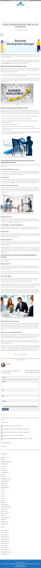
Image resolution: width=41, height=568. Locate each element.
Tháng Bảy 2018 (4, 554)
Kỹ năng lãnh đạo (4, 481)
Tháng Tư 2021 (4, 543)
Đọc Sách (6, 63)
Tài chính (2, 515)
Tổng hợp (3, 519)
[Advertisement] (20, 14)
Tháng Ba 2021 (4, 545)
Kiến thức (3, 474)
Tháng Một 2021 (4, 549)
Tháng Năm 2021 (4, 541)
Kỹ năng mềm (24, 358)
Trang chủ (9, 560)
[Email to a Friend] (21, 354)
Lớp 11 (2, 491)
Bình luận (3, 381)
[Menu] (1, 3)
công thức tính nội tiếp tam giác (18, 449)
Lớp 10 (2, 489)
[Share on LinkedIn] (26, 354)
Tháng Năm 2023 (4, 530)
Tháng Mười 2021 (4, 537)
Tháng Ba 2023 (4, 532)
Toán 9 (33, 449)
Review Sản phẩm (4, 513)
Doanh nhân (3, 466)
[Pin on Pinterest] (24, 354)
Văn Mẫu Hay (3, 523)
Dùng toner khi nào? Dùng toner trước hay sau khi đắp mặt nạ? (16, 432)
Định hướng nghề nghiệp (6, 461)
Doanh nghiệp (11, 358)
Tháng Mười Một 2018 (5, 552)
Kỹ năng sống (3, 485)
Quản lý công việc (29, 358)
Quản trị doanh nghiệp (36, 358)
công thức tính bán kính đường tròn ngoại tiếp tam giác (7, 449)
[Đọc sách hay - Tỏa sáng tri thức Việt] (21, 3)
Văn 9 (37, 449)
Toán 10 (35, 449)
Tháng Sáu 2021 (4, 539)
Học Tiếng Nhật (4, 472)
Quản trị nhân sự (4, 508)
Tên (3, 390)
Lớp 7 (2, 496)
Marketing (3, 502)
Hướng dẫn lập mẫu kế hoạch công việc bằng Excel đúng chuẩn (17, 429)
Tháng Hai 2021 (4, 547)
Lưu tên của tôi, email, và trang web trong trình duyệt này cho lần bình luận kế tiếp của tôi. (21, 406)
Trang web (4, 401)
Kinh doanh (3, 476)
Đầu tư (2, 459)
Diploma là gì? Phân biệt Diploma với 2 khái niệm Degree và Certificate (18, 438)
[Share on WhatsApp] (15, 354)
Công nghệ (3, 457)
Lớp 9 (2, 500)
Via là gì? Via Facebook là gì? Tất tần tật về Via (13, 425)
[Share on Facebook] (17, 354)
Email (3, 395)
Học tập (2, 468)
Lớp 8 (2, 498)
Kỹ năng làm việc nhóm (18, 358)
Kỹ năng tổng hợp (4, 487)
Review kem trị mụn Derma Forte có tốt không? (13, 435)
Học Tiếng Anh (4, 470)
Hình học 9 (31, 449)
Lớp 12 (2, 493)
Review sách (3, 511)
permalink (22, 359)
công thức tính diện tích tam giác (26, 449)
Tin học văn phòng (4, 517)
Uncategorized (4, 521)
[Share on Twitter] (19, 354)
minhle (26, 30)
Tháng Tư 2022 (4, 534)
